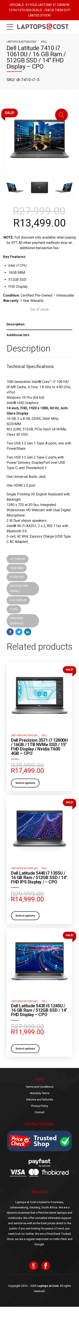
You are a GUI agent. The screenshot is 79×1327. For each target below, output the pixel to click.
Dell (44, 41)
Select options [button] (25, 783)
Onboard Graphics (16, 620)
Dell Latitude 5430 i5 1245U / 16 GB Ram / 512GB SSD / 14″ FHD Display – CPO (39, 1010)
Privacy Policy (39, 1106)
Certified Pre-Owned (19, 588)
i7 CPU (14, 609)
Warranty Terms (39, 1093)
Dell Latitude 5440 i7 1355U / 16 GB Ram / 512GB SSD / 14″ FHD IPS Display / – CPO (39, 877)
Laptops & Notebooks (21, 41)
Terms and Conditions (39, 1086)
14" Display (17, 559)
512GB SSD (17, 576)
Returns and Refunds (39, 1099)
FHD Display (18, 600)
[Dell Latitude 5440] (39, 828)
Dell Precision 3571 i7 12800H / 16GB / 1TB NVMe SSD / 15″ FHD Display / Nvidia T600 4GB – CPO (39, 747)
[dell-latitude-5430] (39, 961)
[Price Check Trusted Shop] (39, 1141)
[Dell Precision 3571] (39, 695)
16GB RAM (16, 568)
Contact (40, 1112)
